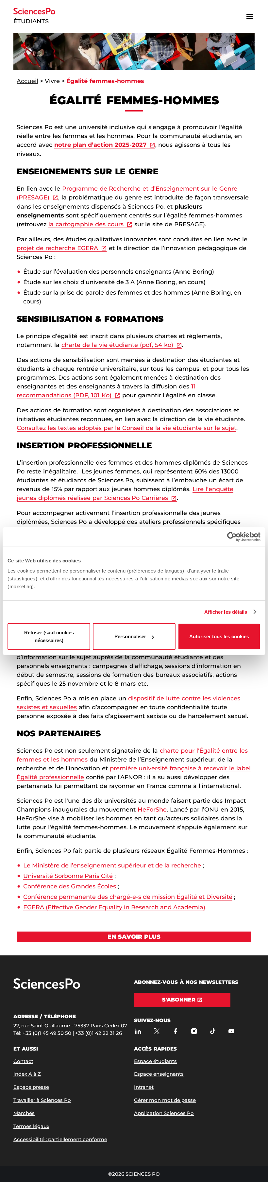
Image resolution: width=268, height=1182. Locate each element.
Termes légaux (31, 1126)
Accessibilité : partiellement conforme (60, 1139)
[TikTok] (213, 1031)
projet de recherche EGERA (57, 248)
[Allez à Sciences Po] (46, 987)
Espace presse (31, 1087)
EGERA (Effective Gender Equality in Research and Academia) (114, 907)
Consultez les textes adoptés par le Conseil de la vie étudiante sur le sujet (126, 428)
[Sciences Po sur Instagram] (194, 1031)
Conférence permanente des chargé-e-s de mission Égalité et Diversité (127, 896)
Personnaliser (130, 636)
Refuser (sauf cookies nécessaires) (49, 636)
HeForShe (152, 809)
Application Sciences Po (164, 1113)
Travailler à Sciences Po (42, 1100)
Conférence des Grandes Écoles (69, 886)
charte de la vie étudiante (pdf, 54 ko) (117, 345)
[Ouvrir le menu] (250, 16)
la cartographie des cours (86, 224)
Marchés (24, 1113)
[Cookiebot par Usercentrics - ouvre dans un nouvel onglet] (231, 536)
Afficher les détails (225, 611)
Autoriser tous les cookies (219, 636)
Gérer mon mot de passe (165, 1100)
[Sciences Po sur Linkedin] (138, 1031)
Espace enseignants (159, 1074)
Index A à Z (27, 1074)
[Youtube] (231, 1031)
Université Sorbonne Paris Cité (68, 876)
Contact (23, 1061)
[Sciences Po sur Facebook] (175, 1031)
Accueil (27, 81)
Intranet (144, 1087)
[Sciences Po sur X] (157, 1031)
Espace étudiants (155, 1061)
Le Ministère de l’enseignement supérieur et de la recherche (112, 865)
